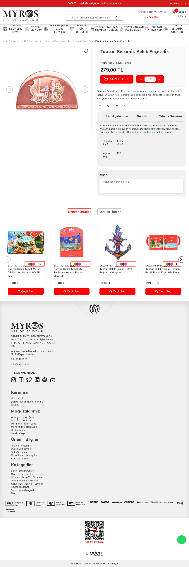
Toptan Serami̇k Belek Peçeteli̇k (113, 41)
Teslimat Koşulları (20, 445)
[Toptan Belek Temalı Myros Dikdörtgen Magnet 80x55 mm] (26, 242)
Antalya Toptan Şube (23, 417)
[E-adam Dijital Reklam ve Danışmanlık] (94, 553)
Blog (13, 493)
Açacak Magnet (20, 486)
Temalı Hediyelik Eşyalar (24, 480)
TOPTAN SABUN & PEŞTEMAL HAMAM (106, 29)
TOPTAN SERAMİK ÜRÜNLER (177, 29)
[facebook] (21, 381)
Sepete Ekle (119, 79)
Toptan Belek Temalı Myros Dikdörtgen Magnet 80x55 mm (24, 272)
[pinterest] (44, 381)
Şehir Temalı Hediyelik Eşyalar (19, 41)
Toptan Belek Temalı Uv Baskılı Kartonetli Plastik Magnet (68, 272)
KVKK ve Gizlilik (19, 458)
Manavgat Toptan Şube (24, 426)
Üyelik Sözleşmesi (21, 448)
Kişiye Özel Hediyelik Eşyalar (27, 483)
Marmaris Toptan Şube (23, 423)
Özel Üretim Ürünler (22, 474)
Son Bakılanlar (110, 212)
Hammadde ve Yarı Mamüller (27, 477)
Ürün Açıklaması (116, 116)
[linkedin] (37, 381)
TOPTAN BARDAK (156, 29)
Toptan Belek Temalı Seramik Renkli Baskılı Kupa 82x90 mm (162, 270)
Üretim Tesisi (18, 430)
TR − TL (178, 3)
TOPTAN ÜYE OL (157, 12)
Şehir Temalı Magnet (22, 490)
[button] (181, 259)
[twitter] (29, 381)
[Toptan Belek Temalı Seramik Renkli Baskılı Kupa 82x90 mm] (163, 242)
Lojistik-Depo (18, 433)
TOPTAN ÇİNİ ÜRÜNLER (82, 29)
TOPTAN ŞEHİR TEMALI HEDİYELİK (58, 29)
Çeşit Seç (29, 291)
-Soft (75, 563)
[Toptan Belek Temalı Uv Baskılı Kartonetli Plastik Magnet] (72, 242)
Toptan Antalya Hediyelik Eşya (71, 41)
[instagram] (13, 381)
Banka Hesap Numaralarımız (27, 401)
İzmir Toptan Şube (21, 420)
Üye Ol (142, 12)
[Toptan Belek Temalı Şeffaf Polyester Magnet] (117, 242)
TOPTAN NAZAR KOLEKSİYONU (134, 29)
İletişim (15, 404)
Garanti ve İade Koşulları (24, 455)
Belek (92, 41)
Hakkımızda (17, 398)
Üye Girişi (152, 16)
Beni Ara (143, 116)
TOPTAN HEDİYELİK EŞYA (15, 29)
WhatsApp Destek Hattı (181, 539)
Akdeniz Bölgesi (45, 41)
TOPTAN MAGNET (36, 29)
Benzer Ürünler (79, 212)
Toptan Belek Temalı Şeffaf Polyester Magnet (115, 270)
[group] (47, 90)
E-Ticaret (83, 563)
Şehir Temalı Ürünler (22, 470)
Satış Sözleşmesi (20, 452)
